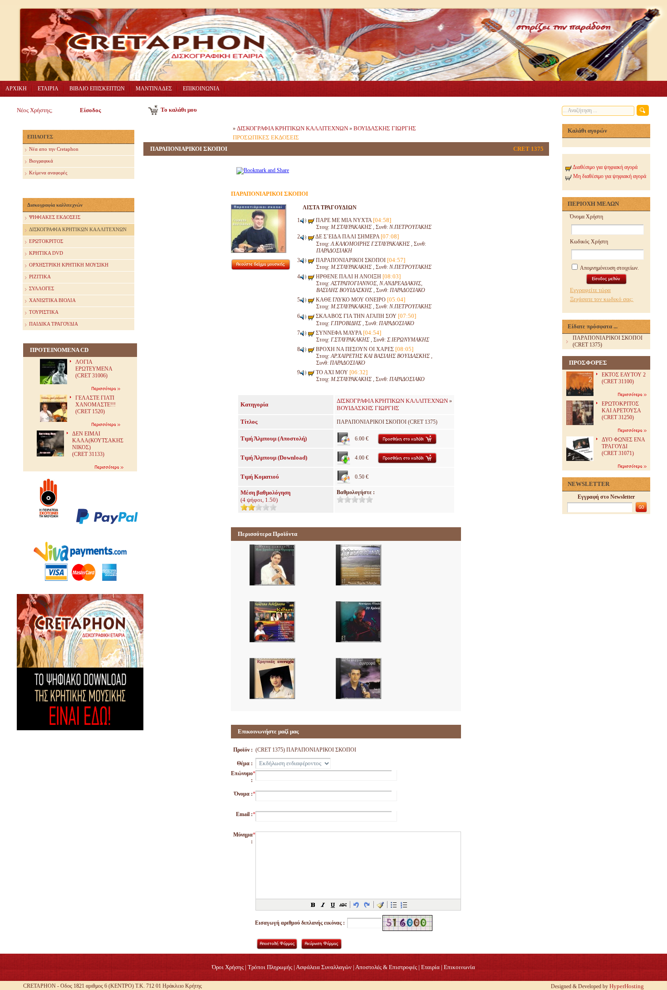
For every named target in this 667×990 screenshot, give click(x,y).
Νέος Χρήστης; (35, 110)
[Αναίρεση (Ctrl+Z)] (357, 905)
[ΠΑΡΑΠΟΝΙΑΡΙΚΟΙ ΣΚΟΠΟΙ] (258, 251)
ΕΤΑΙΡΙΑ (48, 88)
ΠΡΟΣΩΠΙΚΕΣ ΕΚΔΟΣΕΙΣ (266, 137)
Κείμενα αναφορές (48, 172)
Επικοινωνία (459, 967)
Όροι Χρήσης (228, 967)
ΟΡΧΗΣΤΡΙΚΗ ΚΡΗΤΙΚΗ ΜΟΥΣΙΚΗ (68, 264)
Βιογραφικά (41, 160)
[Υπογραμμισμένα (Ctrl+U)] (333, 905)
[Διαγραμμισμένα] (343, 905)
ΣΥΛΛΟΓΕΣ (41, 288)
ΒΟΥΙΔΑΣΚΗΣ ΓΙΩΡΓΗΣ (384, 128)
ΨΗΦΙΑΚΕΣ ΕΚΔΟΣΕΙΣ (54, 217)
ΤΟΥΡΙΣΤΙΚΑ (44, 312)
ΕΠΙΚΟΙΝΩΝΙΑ (201, 88)
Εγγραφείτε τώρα (590, 290)
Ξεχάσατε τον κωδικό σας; (601, 299)
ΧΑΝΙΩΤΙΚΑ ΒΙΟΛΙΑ (52, 300)
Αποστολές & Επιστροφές (386, 967)
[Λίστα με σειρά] (404, 905)
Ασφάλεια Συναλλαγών (324, 967)
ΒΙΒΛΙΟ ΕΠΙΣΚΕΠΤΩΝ (97, 88)
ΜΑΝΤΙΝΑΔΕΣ (154, 88)
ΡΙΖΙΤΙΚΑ (40, 276)
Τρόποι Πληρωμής (270, 967)
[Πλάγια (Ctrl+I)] (323, 905)
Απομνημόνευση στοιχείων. (609, 268)
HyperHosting (626, 986)
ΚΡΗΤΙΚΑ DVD (46, 253)
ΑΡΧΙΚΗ (16, 88)
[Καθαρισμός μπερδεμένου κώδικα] (380, 905)
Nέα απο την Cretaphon (53, 149)
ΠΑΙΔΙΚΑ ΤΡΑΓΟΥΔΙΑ (53, 324)
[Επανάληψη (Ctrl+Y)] (367, 905)
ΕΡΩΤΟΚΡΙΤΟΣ (46, 241)
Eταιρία (430, 967)
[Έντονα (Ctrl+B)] (313, 905)
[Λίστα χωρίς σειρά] (394, 905)
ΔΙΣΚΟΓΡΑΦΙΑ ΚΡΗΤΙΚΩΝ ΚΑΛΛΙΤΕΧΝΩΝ (78, 229)
